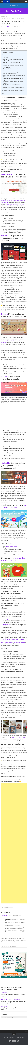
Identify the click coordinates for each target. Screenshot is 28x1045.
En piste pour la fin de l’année (10, 93)
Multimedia (4, 16)
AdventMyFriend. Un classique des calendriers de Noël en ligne (13, 60)
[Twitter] (10, 6)
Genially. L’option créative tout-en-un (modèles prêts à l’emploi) (13, 66)
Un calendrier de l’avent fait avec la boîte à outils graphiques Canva (14, 88)
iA (1, 985)
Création (6, 907)
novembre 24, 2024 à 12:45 (14, 925)
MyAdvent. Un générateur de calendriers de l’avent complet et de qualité (13, 63)
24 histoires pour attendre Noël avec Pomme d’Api (13, 79)
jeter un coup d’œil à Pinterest (19, 737)
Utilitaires (4, 1006)
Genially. (4, 314)
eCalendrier (5, 463)
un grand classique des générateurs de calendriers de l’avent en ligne (14, 200)
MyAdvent (5, 236)
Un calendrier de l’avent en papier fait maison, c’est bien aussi (14, 91)
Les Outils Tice (14, 11)
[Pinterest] (17, 6)
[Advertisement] (14, 415)
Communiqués (4, 992)
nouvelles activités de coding (11, 546)
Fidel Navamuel (7, 26)
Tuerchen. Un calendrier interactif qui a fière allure (13, 69)
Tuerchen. (5, 376)
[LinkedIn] (15, 6)
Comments (6, 915)
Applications (4, 999)
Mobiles (11, 999)
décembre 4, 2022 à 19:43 (19, 919)
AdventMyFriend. (8, 174)
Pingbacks (16, 915)
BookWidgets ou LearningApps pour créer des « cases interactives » (14, 85)
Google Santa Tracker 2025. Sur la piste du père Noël (14, 76)
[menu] (6, 1)
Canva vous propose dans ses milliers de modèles (13, 642)
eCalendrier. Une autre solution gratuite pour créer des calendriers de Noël (13, 73)
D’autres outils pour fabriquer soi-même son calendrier (13, 82)
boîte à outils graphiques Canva (12, 639)
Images (11, 907)
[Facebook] (13, 6)
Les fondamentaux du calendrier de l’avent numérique (12, 57)
